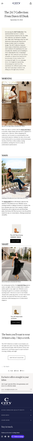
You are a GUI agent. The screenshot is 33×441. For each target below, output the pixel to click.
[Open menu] (3, 3)
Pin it (23, 370)
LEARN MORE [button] (5, 420)
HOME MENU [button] (5, 415)
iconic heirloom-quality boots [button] (12, 410)
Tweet (11, 370)
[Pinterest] (8, 436)
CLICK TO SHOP (15, 241)
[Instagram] (2, 436)
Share (17, 370)
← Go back (5, 366)
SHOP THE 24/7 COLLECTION (16, 357)
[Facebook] (5, 436)
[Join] (30, 389)
